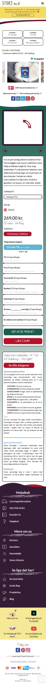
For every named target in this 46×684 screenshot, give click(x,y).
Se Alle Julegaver (19, 365)
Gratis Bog (14, 585)
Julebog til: (9, 191)
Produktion (15, 592)
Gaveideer (14, 546)
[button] (41, 72)
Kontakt (32, 661)
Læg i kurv (23, 341)
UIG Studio (38, 673)
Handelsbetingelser (18, 661)
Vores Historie (16, 560)
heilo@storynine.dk (23, 675)
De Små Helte (16, 579)
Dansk (11, 209)
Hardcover (13, 218)
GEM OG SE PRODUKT (23, 332)
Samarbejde (15, 553)
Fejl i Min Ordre (17, 508)
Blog (11, 599)
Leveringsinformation (20, 501)
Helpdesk (14, 521)
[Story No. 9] (11, 4)
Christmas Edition (17, 233)
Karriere (13, 540)
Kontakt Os (15, 514)
